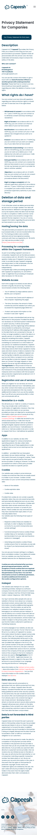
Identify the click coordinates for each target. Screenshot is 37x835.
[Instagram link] (7, 817)
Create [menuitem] (11, 810)
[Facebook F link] (2, 817)
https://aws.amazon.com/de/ (12, 242)
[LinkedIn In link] (12, 817)
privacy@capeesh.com (9, 74)
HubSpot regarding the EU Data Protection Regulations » (18, 670)
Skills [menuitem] (2, 810)
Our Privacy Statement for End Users (16, 37)
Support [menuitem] (21, 810)
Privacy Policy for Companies (14, 829)
